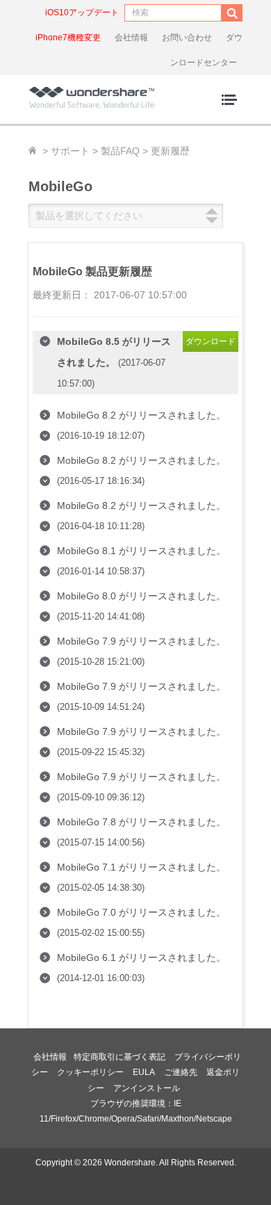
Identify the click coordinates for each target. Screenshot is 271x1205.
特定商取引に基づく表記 (119, 1057)
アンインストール (146, 1088)
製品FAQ (120, 150)
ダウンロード (211, 341)
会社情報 (131, 37)
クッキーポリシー (90, 1072)
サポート (70, 150)
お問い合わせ (187, 37)
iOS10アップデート (82, 12)
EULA (144, 1072)
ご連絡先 (180, 1072)
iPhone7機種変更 (68, 37)
